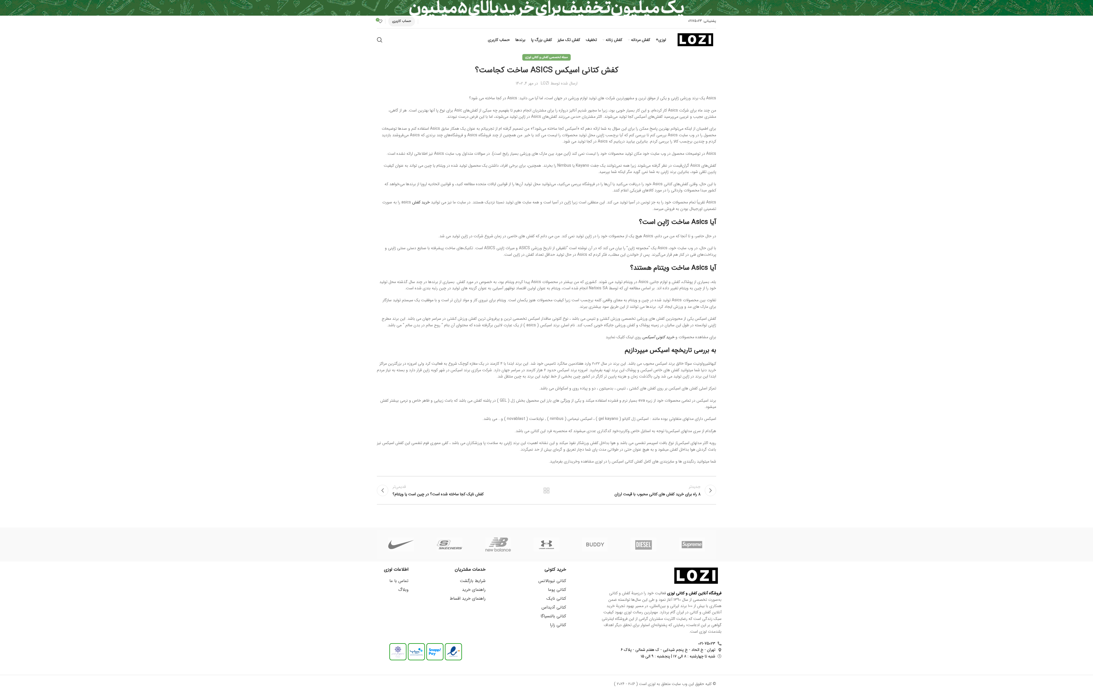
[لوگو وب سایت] (695, 39)
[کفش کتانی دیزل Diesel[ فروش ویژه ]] (643, 544)
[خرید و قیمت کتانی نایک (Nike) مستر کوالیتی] (401, 544)
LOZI (545, 83)
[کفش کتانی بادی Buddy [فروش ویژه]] (595, 544)
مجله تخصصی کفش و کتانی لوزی (546, 57)
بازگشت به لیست (546, 490)
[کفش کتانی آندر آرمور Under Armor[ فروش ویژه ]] (546, 544)
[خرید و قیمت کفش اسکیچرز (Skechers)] (449, 544)
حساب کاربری (401, 21)
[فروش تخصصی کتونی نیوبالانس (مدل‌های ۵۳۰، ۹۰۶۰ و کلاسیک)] (498, 544)
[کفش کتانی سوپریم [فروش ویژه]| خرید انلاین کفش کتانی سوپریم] (692, 544)
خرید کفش (421, 202)
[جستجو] (379, 40)
